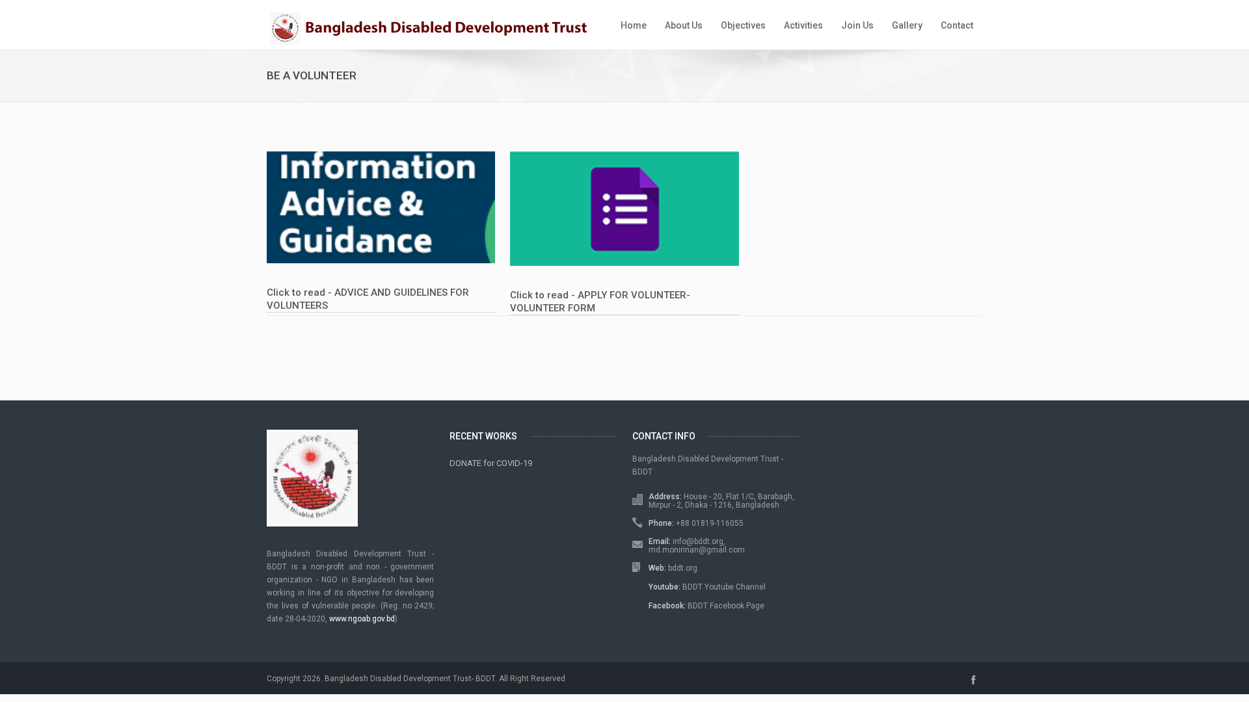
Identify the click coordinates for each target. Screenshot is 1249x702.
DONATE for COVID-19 (491, 463)
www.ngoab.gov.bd (362, 618)
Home (634, 25)
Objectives (743, 25)
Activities (803, 25)
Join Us (857, 25)
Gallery (907, 25)
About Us (684, 25)
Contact (957, 25)
